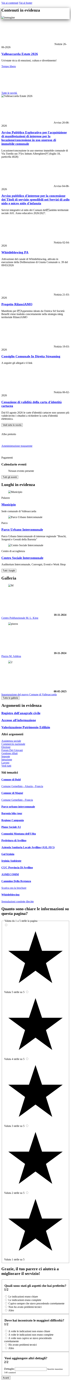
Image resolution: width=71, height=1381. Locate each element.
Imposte (5, 756)
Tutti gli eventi (10, 477)
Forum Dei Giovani (12, 750)
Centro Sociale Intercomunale (22, 558)
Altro (11, 1310)
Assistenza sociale (11, 740)
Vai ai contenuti (9, 2)
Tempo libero (8, 66)
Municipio (8, 504)
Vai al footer (25, 2)
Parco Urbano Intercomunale (22, 529)
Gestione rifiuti (9, 753)
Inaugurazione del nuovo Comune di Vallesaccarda (29, 694)
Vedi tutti (6, 765)
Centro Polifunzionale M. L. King (19, 617)
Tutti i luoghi (9, 570)
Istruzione (6, 759)
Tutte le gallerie (10, 698)
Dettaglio (9, 1368)
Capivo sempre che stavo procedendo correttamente (36, 1303)
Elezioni (5, 747)
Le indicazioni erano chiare (23, 1296)
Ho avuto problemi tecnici (22, 1344)
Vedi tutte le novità (12, 425)
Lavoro (5, 762)
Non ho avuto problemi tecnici (25, 1306)
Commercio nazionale (13, 744)
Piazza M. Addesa (11, 656)
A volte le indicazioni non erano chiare (29, 1331)
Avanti (6, 1378)
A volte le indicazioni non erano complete (30, 1334)
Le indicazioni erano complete (24, 1300)
